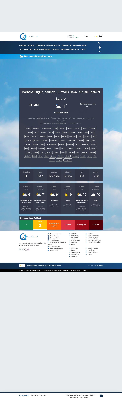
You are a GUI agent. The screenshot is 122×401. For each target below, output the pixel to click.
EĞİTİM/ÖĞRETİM (53, 45)
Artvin (30, 132)
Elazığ (94, 136)
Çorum (57, 136)
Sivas (46, 156)
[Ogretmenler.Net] (28, 36)
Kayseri (93, 144)
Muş (42, 152)
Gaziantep (53, 140)
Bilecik (73, 132)
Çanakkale (42, 136)
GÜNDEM (22, 45)
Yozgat (59, 160)
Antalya (84, 128)
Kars (77, 144)
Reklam (90, 254)
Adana (28, 128)
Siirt (34, 156)
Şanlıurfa (27, 156)
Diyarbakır (72, 136)
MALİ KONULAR (26, 50)
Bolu (92, 132)
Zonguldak (67, 160)
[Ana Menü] (99, 52)
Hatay (87, 140)
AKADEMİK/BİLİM (79, 45)
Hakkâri (80, 140)
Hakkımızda (74, 248)
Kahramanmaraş (51, 144)
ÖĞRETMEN (40, 45)
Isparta (28, 144)
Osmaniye (70, 152)
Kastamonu (84, 144)
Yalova (52, 160)
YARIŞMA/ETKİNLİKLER (70, 50)
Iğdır (93, 140)
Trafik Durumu (54, 240)
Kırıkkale (33, 148)
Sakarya (84, 152)
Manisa (86, 148)
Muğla (36, 152)
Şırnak (53, 156)
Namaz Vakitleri (55, 238)
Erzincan (28, 140)
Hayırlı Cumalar (40, 395)
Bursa (34, 136)
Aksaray (61, 128)
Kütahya (70, 148)
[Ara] (99, 44)
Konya (63, 148)
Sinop (40, 156)
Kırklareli (41, 148)
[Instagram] (27, 249)
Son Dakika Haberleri (56, 248)
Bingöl (80, 132)
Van (95, 156)
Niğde (56, 152)
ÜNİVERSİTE (66, 45)
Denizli (64, 136)
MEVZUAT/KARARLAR (42, 50)
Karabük (61, 144)
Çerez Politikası (92, 252)
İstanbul (35, 144)
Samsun (92, 152)
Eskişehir (44, 140)
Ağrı (55, 128)
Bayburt (65, 132)
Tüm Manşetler (55, 246)
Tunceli (83, 156)
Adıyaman (36, 128)
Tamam (84, 270)
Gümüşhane (71, 140)
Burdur (27, 136)
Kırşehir (49, 148)
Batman (58, 132)
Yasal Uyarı (74, 256)
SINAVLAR (55, 50)
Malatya (78, 148)
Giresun (62, 140)
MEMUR (31, 45)
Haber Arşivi (54, 250)
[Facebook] (20, 249)
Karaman (70, 144)
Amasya (69, 128)
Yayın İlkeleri (91, 250)
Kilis (26, 148)
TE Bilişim (100, 265)
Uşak (89, 156)
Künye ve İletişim (93, 248)
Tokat (68, 156)
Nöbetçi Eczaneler (56, 234)
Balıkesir (43, 132)
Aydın (36, 132)
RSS (23, 265)
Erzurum (36, 140)
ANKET (83, 50)
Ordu (63, 152)
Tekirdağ (60, 156)
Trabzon (75, 156)
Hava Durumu (54, 236)
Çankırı (50, 136)
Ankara (77, 128)
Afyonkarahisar (46, 128)
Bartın (51, 132)
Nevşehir (49, 152)
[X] (24, 249)
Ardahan (92, 128)
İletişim (73, 250)
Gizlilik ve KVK (75, 254)
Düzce (81, 136)
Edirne (87, 136)
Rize (78, 152)
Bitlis (86, 132)
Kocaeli (56, 148)
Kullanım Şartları (75, 252)
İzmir (42, 144)
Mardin (94, 148)
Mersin (29, 152)
